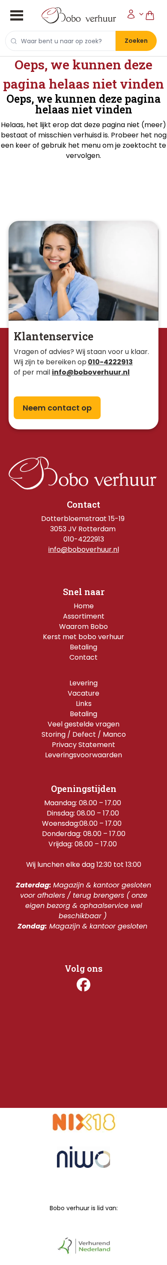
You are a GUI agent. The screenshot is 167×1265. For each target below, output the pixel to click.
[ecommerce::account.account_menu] (135, 15)
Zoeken (136, 40)
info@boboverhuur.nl (83, 549)
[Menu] (16, 15)
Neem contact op (57, 407)
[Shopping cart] (153, 15)
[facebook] (83, 984)
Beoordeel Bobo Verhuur (83, 1041)
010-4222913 (110, 362)
